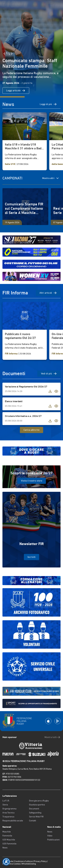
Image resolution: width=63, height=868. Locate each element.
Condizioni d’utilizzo (23, 861)
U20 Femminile (9, 843)
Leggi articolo (13, 90)
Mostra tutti (50, 737)
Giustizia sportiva (37, 804)
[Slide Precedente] (4, 53)
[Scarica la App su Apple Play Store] (48, 721)
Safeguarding (35, 812)
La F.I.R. (6, 800)
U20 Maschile (8, 839)
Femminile (7, 835)
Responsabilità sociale (12, 820)
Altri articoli (45, 292)
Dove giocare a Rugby (39, 800)
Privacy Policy (40, 861)
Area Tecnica (8, 812)
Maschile (6, 831)
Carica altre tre (31, 429)
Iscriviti (31, 556)
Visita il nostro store (31, 480)
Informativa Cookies (11, 863)
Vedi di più (46, 373)
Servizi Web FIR (36, 816)
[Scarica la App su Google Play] (57, 721)
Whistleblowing (29, 863)
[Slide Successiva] (12, 53)
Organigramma (9, 808)
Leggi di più (46, 104)
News (4, 847)
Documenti (34, 808)
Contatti (32, 820)
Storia (5, 804)
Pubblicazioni (53, 839)
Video (49, 835)
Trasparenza (8, 816)
